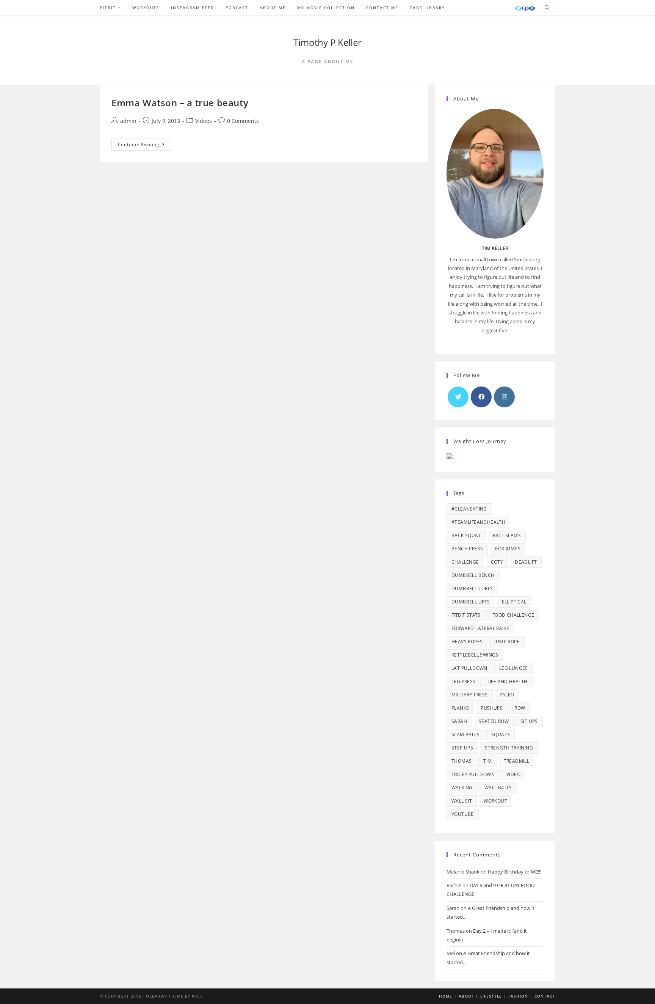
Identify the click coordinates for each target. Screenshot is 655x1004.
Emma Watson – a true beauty (179, 102)
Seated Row (494, 721)
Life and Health (507, 681)
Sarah (459, 721)
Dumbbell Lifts (470, 602)
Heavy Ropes (467, 641)
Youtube (462, 814)
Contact (544, 996)
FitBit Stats (466, 615)
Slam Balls (465, 734)
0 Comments (243, 120)
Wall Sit (461, 801)
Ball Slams (507, 535)
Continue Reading (144, 146)
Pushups (492, 708)
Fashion (518, 996)
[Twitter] (518, 8)
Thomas (461, 761)
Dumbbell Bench (473, 575)
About (466, 996)
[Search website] (547, 8)
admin (128, 120)
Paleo (507, 694)
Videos (203, 120)
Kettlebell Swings (474, 655)
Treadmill (517, 761)
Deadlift (526, 562)
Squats (500, 734)
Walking (462, 787)
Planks (460, 708)
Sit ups (529, 721)
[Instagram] (532, 8)
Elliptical (514, 602)
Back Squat (466, 535)
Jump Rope (507, 641)
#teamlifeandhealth (478, 522)
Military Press (469, 694)
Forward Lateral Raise (480, 628)
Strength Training (509, 748)
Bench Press (467, 548)
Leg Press (463, 681)
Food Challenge (513, 615)
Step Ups (462, 748)
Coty (497, 562)
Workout (495, 801)
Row (519, 708)
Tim (487, 761)
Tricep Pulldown (473, 774)
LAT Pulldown (469, 668)
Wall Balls (498, 787)
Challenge (465, 562)
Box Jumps (507, 548)
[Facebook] (525, 8)
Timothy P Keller (327, 42)
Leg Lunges (513, 668)
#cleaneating (469, 509)
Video (513, 774)
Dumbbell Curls (472, 588)
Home (445, 996)
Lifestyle (491, 996)
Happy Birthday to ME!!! (514, 871)
